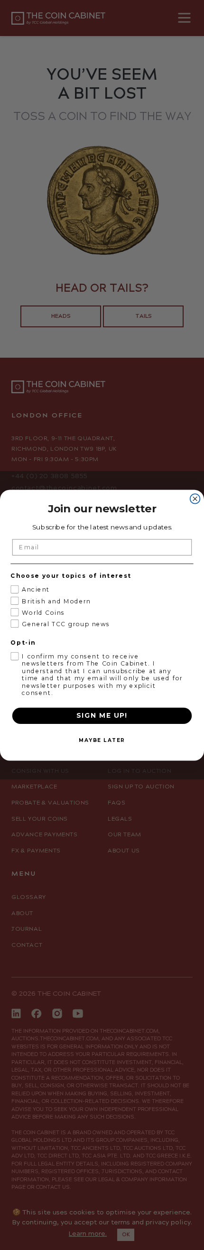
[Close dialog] (195, 499)
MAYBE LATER (102, 740)
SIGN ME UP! (102, 715)
